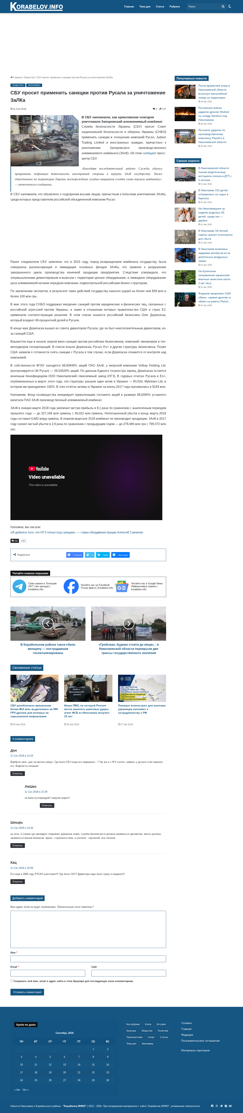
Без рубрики (133, 1024)
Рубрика (175, 6)
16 (107, 1064)
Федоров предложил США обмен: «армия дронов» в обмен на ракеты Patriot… (214, 297)
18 (36, 1072)
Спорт (151, 1037)
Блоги (148, 1024)
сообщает (149, 153)
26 (50, 1080)
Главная (129, 6)
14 (79, 1064)
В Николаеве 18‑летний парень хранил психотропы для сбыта (215, 234)
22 (93, 1072)
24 (21, 1080)
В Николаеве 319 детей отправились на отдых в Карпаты (213, 194)
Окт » (26, 1089)
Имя (13, 952)
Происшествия (134, 1037)
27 (64, 1080)
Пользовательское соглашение (200, 1040)
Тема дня (145, 6)
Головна (186, 1023)
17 (21, 1072)
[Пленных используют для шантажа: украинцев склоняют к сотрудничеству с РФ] (142, 688)
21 (79, 1072)
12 (50, 1064)
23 (107, 1072)
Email (14, 966)
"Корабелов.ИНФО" (75, 1106)
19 (50, 1072)
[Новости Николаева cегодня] (36, 6)
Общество (29, 77)
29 (93, 1080)
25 (36, 1080)
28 (79, 1080)
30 (107, 1080)
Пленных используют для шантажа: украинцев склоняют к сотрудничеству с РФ (142, 709)
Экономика (34, 85)
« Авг (17, 1089)
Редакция (187, 1034)
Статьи (160, 6)
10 (21, 1064)
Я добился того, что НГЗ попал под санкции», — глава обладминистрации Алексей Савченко (77, 532)
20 (64, 1072)
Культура (131, 1030)
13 (64, 1064)
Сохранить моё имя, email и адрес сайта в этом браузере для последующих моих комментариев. (74, 981)
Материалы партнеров (195, 1050)
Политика (163, 1030)
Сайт (94, 966)
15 (93, 1064)
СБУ (23, 541)
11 (36, 1064)
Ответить (17, 773)
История (161, 1024)
